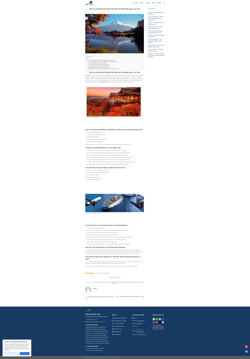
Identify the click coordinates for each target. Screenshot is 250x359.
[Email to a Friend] (115, 278)
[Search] (164, 3)
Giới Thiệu (135, 2)
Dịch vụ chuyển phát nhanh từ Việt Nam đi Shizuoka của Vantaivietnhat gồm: (103, 61)
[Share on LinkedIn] (119, 278)
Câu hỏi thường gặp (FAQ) (139, 320)
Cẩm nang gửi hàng (138, 323)
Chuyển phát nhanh (118, 329)
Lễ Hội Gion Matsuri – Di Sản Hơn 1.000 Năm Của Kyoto (155, 50)
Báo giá (148, 2)
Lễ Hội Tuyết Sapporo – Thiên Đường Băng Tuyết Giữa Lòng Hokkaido (155, 41)
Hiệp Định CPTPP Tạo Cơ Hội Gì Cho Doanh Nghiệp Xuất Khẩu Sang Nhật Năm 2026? (156, 55)
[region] (17, 348)
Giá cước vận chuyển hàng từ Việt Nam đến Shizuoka (99, 67)
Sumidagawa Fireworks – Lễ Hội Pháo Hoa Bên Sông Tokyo (155, 27)
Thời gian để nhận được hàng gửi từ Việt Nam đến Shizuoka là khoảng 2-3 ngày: (104, 68)
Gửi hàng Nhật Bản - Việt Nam (120, 320)
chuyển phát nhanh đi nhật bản (116, 282)
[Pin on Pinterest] (117, 278)
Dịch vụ (141, 2)
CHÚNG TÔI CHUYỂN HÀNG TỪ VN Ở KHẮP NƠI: (98, 63)
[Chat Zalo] (246, 351)
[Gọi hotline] (246, 346)
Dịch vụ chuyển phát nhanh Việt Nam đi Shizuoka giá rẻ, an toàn (100, 60)
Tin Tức (154, 2)
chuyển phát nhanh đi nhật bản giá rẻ (129, 282)
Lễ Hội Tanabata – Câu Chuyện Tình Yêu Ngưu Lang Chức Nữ (156, 46)
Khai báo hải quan (117, 331)
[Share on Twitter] (112, 278)
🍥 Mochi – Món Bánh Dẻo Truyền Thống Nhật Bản (155, 23)
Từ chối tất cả (15, 353)
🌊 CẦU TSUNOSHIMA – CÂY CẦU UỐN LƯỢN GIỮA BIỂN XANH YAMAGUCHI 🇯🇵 (156, 18)
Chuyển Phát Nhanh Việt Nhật (100, 282)
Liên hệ (135, 326)
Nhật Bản (87, 75)
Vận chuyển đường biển (119, 326)
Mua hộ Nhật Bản (117, 334)
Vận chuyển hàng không (119, 323)
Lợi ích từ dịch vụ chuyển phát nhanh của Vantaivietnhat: (99, 65)
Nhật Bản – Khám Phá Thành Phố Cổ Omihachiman (156, 13)
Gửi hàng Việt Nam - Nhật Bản (120, 318)
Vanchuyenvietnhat (104, 82)
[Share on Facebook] (110, 278)
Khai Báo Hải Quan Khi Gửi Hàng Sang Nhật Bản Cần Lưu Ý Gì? (155, 31)
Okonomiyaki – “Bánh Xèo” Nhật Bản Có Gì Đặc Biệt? (156, 36)
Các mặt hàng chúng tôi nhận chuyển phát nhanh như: (99, 64)
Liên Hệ (159, 2)
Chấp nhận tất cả (25, 353)
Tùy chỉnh (7, 353)
